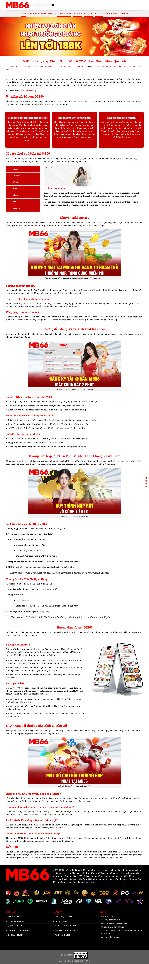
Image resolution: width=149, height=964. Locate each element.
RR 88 (125, 66)
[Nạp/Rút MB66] (146, 483)
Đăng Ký (77, 13)
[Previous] (6, 36)
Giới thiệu (34, 13)
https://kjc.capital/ (32, 66)
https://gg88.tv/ (104, 66)
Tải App (99, 13)
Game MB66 (47, 13)
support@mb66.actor (117, 923)
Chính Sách (111, 13)
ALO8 (93, 66)
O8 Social (117, 66)
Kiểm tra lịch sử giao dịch (66, 930)
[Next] (143, 36)
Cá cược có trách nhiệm (19, 930)
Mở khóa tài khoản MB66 (65, 926)
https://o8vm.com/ (63, 66)
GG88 (51, 66)
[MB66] (17, 5)
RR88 (8, 69)
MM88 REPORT (15, 66)
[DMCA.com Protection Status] (81, 955)
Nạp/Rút (88, 13)
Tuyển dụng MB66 (62, 935)
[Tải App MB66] (146, 486)
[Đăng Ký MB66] (146, 480)
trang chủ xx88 (81, 66)
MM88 (45, 66)
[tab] (23, 169)
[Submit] (53, 5)
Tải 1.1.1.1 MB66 (61, 921)
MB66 (23, 13)
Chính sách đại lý (15, 935)
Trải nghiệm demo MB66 (65, 917)
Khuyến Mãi (64, 13)
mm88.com (134, 66)
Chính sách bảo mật (16, 921)
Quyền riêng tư (15, 926)
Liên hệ (124, 13)
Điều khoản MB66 (15, 917)
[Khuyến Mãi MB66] (146, 478)
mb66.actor (114, 920)
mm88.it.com (27, 90)
